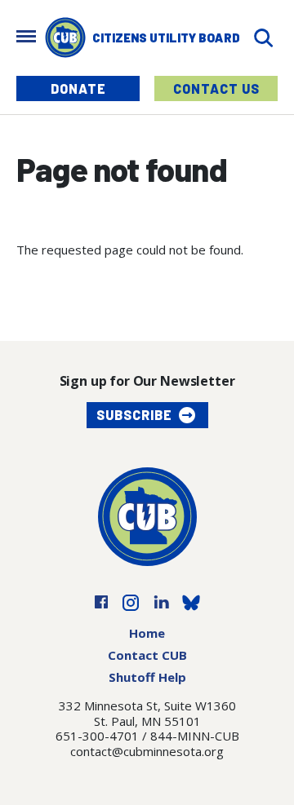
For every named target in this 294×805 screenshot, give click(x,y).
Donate (78, 88)
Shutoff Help (147, 677)
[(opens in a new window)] (101, 601)
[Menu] (26, 38)
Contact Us (216, 88)
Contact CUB (147, 655)
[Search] (263, 38)
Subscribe (134, 414)
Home (147, 633)
